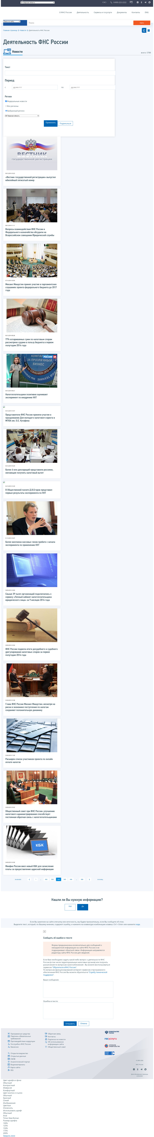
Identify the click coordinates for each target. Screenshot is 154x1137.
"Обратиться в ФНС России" (64, 967)
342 (46, 879)
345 (65, 879)
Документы (122, 12)
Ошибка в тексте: (50, 1001)
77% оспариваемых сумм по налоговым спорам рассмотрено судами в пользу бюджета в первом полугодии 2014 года (29, 342)
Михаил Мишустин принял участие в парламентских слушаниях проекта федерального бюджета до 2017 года (31, 287)
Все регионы (12, 106)
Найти (142, 23)
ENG (147, 12)
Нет (70, 906)
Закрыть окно (9, 1136)
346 (71, 879)
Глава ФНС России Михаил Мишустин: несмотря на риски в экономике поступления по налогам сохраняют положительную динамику (30, 707)
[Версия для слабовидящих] (104, 2)
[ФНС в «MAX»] (149, 2)
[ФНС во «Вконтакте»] (137, 2)
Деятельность (83, 12)
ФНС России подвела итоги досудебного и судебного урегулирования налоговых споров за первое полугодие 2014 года (31, 652)
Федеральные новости (17, 101)
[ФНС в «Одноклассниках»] (141, 2)
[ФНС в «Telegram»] (145, 2)
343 (52, 879)
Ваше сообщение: (51, 980)
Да (83, 906)
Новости (23, 30)
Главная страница (10, 30)
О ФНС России (65, 12)
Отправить (70, 1023)
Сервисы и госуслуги (103, 12)
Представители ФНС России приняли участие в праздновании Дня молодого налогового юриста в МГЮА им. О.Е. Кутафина (30, 418)
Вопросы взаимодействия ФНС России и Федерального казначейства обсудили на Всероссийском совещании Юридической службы (29, 232)
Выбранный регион (15, 111)
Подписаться (65, 123)
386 (82, 879)
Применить (51, 122)
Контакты (136, 12)
